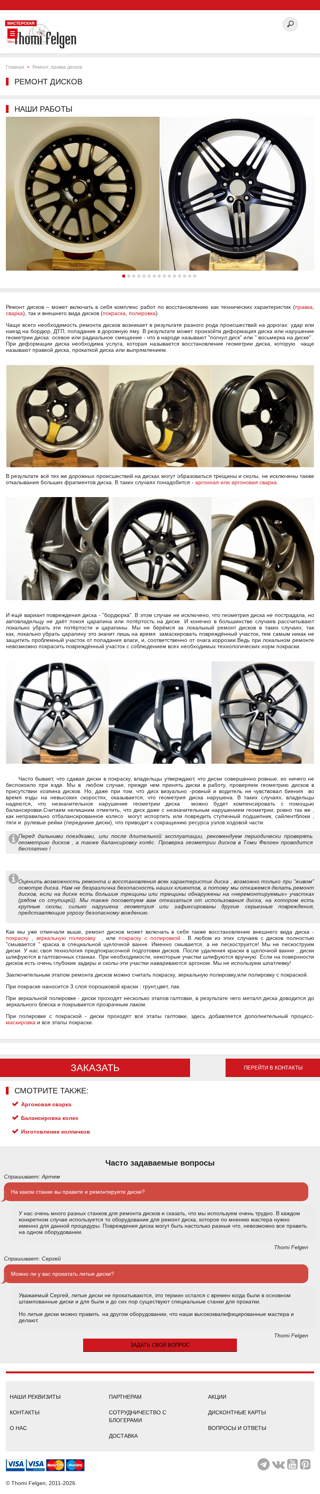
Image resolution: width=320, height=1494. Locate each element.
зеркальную (52, 938)
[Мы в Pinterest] (305, 1464)
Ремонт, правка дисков (57, 67)
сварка (14, 313)
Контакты (24, 1412)
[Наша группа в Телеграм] (264, 1464)
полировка (142, 313)
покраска (114, 313)
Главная (15, 67)
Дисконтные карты (237, 1412)
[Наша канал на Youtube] (292, 1464)
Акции (217, 1397)
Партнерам (125, 1397)
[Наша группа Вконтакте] (278, 1464)
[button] (123, 276)
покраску (17, 938)
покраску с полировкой (149, 938)
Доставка (123, 1436)
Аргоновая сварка (46, 1104)
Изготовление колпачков (55, 1132)
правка (304, 307)
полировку (82, 938)
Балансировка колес (49, 1118)
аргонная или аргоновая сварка (236, 482)
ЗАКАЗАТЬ (95, 1067)
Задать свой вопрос (160, 1345)
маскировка (21, 1022)
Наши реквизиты (35, 1397)
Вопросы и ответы (237, 1428)
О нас (18, 1428)
